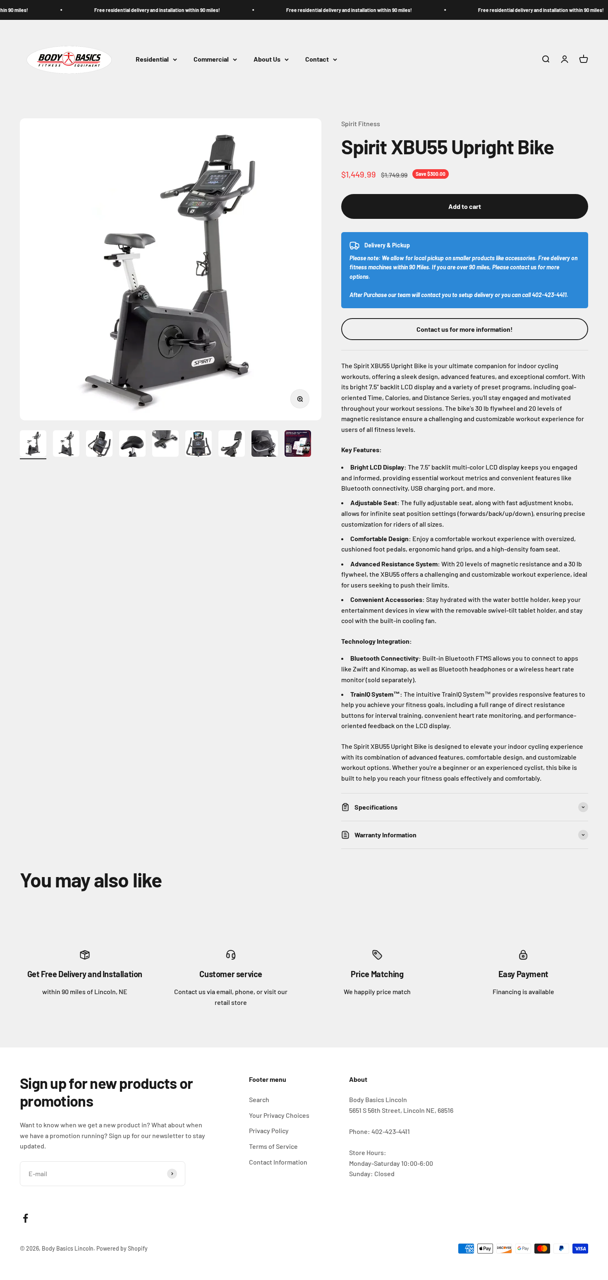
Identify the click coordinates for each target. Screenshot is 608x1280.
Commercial (211, 59)
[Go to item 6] (198, 444)
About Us (267, 59)
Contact (317, 59)
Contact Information (278, 1162)
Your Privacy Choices (279, 1115)
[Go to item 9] (298, 444)
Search (259, 1099)
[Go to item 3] (99, 444)
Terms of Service (273, 1146)
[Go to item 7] (231, 444)
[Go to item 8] (264, 444)
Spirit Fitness (360, 123)
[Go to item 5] (165, 444)
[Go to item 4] (132, 444)
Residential (152, 59)
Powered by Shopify (122, 1248)
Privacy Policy (269, 1130)
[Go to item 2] (66, 444)
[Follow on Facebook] (25, 1218)
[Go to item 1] (33, 444)
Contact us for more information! (465, 329)
